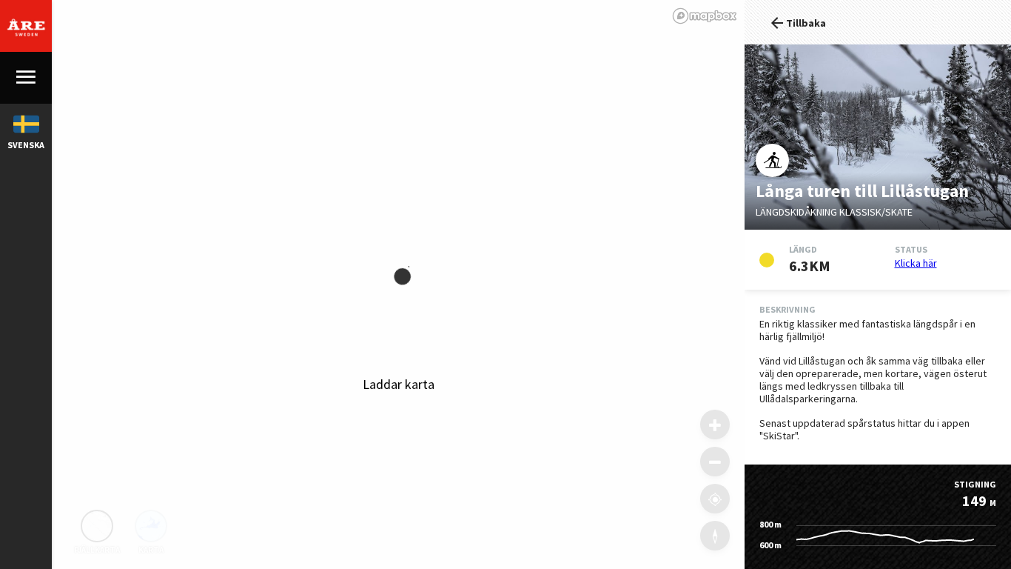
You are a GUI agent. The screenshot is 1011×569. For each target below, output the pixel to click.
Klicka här (916, 263)
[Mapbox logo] (704, 15)
